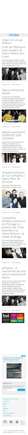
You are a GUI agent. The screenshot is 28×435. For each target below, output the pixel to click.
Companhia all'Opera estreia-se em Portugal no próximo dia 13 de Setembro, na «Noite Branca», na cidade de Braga (13, 227)
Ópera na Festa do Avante (13, 91)
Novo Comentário (16, 84)
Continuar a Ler (6, 84)
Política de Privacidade (19, 432)
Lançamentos (7, 415)
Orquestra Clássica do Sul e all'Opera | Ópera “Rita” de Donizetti (13, 177)
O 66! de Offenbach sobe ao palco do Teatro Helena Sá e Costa (13, 51)
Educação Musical (8, 413)
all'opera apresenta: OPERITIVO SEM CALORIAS (13, 135)
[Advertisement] (14, 17)
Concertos (6, 401)
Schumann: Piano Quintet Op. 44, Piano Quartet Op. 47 (13, 359)
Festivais (5, 408)
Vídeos (5, 404)
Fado (4, 411)
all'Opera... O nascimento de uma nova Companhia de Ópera (14, 272)
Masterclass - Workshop (10, 399)
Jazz (4, 406)
